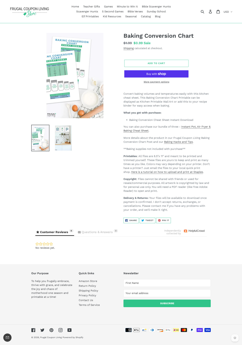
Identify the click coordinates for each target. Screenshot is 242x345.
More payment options (156, 81)
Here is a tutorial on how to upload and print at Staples (167, 171)
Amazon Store (88, 281)
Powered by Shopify (73, 337)
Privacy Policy (87, 295)
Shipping (128, 48)
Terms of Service (89, 304)
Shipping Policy (88, 290)
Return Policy (87, 285)
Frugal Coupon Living (51, 337)
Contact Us (86, 300)
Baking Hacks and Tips (178, 141)
